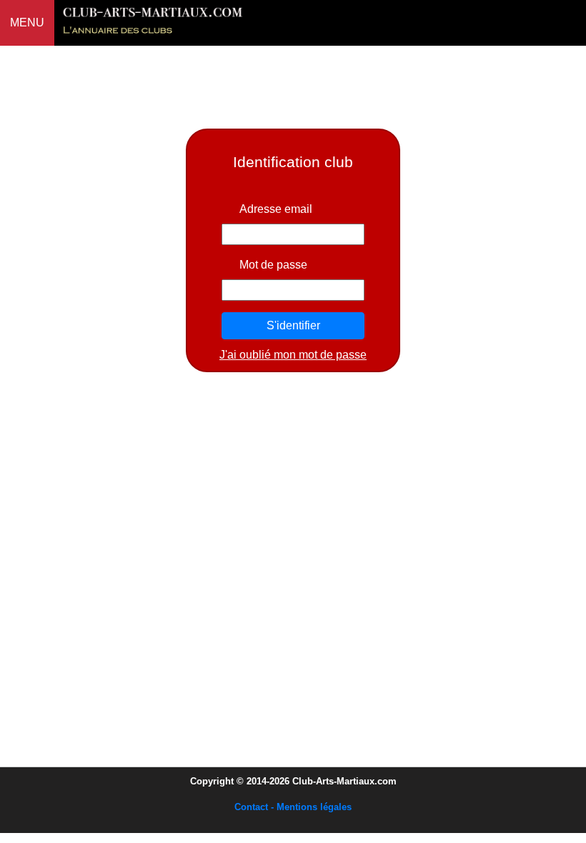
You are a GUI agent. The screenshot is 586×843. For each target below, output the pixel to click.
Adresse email (275, 209)
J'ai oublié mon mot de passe (293, 355)
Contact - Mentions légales (293, 807)
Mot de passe (273, 265)
